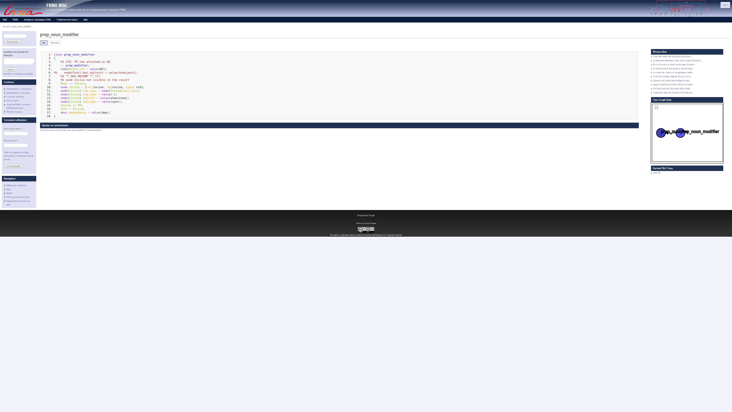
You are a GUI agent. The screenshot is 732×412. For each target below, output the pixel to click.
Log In (725, 4)
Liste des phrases (15, 96)
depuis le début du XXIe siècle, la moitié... (673, 84)
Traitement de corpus (67, 19)
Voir (45, 42)
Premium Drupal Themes (366, 223)
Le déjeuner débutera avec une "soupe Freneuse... (677, 60)
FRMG (15, 19)
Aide (85, 19)
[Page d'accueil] (23, 16)
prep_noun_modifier (79, 54)
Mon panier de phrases (18, 197)
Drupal (372, 215)
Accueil (6, 26)
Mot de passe (11, 140)
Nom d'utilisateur (13, 128)
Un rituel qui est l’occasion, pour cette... (672, 88)
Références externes (16, 185)
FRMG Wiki (56, 5)
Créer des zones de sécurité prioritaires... (673, 56)
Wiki (5, 19)
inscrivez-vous (65, 130)
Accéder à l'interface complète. (19, 73)
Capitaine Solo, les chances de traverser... (673, 92)
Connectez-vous (47, 130)
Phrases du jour (14, 111)
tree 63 (656, 172)
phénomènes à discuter (18, 92)
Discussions (12, 100)
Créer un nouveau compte (16, 152)
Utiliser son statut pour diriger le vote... (672, 80)
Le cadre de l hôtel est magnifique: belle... (673, 72)
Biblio (9, 193)
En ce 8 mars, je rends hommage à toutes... (674, 64)
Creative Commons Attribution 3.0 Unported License (379, 235)
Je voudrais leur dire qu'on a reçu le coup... (673, 68)
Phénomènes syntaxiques (19, 88)
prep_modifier (77, 65)
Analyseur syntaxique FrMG (37, 19)
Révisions (55, 42)
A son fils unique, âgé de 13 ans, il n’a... (672, 76)
